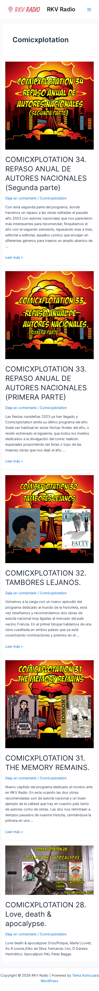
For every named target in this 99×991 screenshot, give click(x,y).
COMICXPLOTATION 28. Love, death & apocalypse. (45, 914)
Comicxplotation (53, 198)
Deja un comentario (21, 198)
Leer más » (14, 257)
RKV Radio (61, 9)
